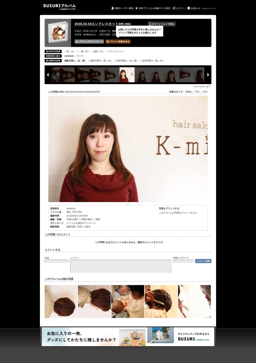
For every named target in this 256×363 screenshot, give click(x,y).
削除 (98, 219)
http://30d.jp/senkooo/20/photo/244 (82, 92)
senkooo (71, 208)
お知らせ (195, 8)
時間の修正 (86, 219)
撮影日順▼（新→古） (101, 60)
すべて (80, 56)
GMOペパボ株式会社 (209, 9)
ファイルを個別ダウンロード (81, 223)
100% (188, 92)
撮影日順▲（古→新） (75, 60)
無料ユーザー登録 (124, 8)
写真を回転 (72, 219)
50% (205, 92)
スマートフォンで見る (161, 24)
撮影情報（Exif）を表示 (79, 226)
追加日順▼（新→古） (153, 60)
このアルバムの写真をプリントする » (178, 212)
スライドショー (116, 51)
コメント (74, 258)
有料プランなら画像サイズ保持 (154, 8)
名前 (47, 258)
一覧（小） (70, 51)
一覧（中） (84, 51)
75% (197, 92)
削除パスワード (181, 258)
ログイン (180, 8)
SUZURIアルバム (59, 7)
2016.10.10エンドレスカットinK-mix (103, 24)
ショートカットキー (202, 86)
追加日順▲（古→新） (127, 60)
